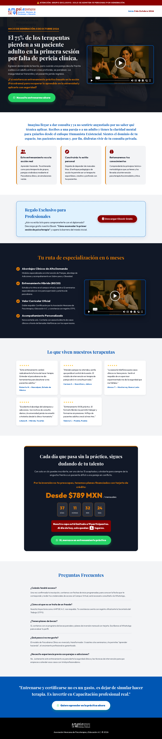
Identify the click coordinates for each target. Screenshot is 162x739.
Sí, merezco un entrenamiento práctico (82, 540)
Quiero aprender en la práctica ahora (82, 705)
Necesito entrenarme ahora (33, 97)
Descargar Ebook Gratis (118, 219)
